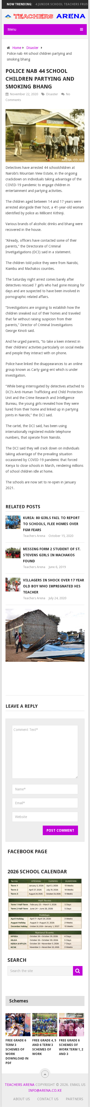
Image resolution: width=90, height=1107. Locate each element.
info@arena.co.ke (45, 1090)
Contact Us (47, 1099)
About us (21, 1099)
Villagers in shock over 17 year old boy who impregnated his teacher (53, 586)
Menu (12, 29)
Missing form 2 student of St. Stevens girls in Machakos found (51, 555)
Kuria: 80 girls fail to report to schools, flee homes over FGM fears (51, 524)
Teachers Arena (34, 536)
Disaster (52, 94)
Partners (74, 1099)
